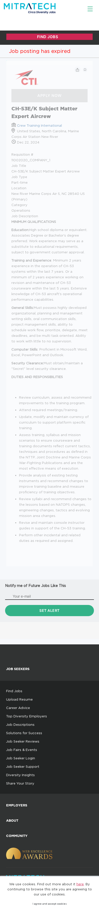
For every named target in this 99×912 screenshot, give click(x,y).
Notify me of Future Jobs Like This (35, 585)
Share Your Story (20, 783)
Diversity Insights (20, 775)
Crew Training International (39, 125)
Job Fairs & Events (21, 749)
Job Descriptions (20, 724)
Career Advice (18, 708)
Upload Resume (19, 699)
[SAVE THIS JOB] (85, 69)
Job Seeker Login (20, 758)
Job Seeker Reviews (22, 741)
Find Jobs (14, 691)
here (80, 884)
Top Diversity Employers (26, 716)
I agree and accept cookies (49, 903)
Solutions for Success (24, 733)
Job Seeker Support (22, 766)
